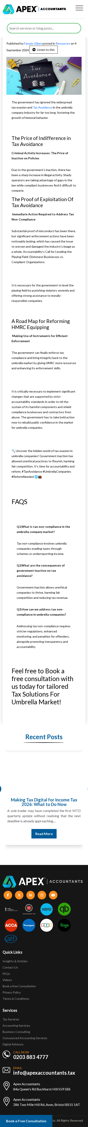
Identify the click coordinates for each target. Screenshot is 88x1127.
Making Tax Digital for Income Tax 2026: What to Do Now (44, 802)
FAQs (6, 973)
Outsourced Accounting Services (25, 1038)
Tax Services (11, 1019)
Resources (63, 43)
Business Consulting (17, 1032)
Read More (44, 834)
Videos (7, 980)
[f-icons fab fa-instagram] (42, 895)
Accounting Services (16, 1025)
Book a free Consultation (19, 986)
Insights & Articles (15, 961)
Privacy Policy (12, 992)
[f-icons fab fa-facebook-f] (8, 895)
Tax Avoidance (42, 107)
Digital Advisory (13, 1044)
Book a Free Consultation (26, 1121)
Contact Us (10, 967)
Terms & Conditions (16, 998)
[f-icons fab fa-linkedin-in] (30, 895)
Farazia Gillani (33, 43)
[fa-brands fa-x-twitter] (19, 895)
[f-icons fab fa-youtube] (53, 895)
